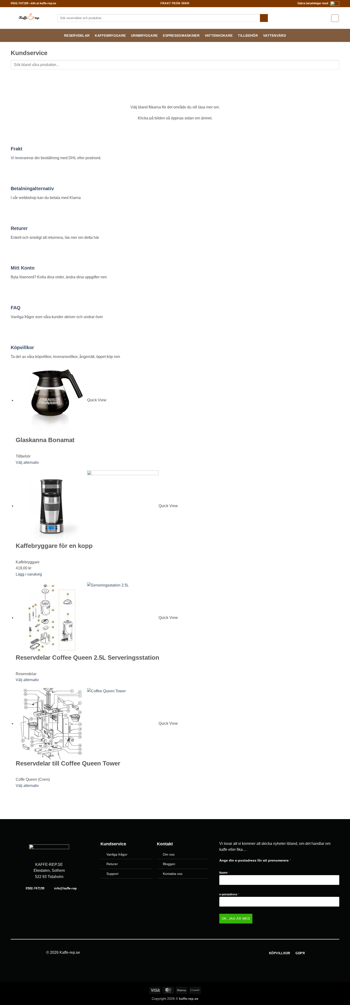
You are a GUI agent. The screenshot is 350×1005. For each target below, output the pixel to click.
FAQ (15, 307)
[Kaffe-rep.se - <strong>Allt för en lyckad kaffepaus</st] (30, 18)
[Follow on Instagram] (178, 953)
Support (112, 874)
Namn (224, 872)
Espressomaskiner (181, 35)
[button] (335, 18)
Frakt (16, 148)
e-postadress (229, 894)
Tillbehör (248, 35)
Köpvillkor (22, 347)
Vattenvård (274, 35)
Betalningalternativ (32, 188)
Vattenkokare (219, 35)
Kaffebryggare (110, 35)
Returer (19, 228)
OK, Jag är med (236, 918)
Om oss (169, 854)
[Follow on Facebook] (172, 953)
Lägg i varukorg (29, 574)
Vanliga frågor (116, 854)
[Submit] (264, 18)
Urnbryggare (144, 35)
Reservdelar (77, 35)
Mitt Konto (23, 267)
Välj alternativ (27, 462)
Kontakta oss (172, 874)
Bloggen (169, 864)
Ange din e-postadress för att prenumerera (255, 860)
